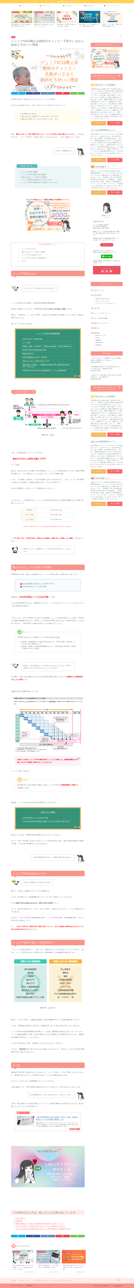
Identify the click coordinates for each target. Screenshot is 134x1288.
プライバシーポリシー (112, 6)
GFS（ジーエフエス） (103, 301)
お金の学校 (97, 295)
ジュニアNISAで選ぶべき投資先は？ (34, 258)
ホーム (23, 6)
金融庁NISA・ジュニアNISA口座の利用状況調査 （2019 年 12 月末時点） (51, 526)
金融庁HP (52, 1008)
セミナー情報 (114, 123)
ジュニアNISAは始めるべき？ (32, 255)
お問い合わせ (90, 6)
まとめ (24, 261)
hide (54, 244)
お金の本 (96, 308)
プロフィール (45, 6)
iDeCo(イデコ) (100, 335)
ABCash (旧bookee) (102, 298)
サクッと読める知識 (100, 318)
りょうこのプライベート (102, 313)
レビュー (99, 123)
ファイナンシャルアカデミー (105, 303)
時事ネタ (96, 328)
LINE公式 (68, 6)
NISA (13, 37)
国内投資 (98, 340)
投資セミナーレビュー (101, 323)
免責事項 (29, 1285)
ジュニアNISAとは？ (29, 249)
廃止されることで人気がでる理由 (33, 252)
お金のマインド (98, 290)
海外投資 (98, 345)
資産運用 (96, 333)
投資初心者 (99, 342)
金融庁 (52, 435)
